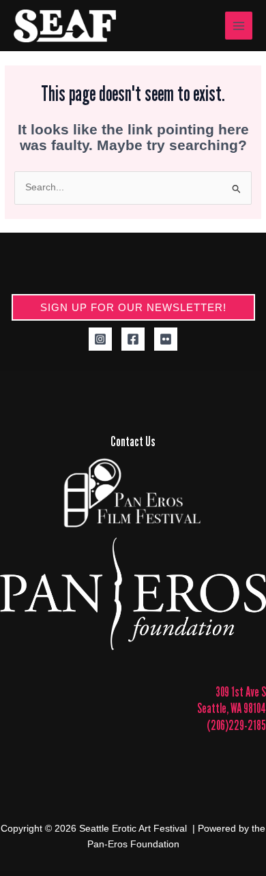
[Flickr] (165, 339)
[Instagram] (100, 339)
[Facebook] (133, 339)
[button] (133, 307)
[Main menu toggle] (239, 26)
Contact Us (133, 441)
